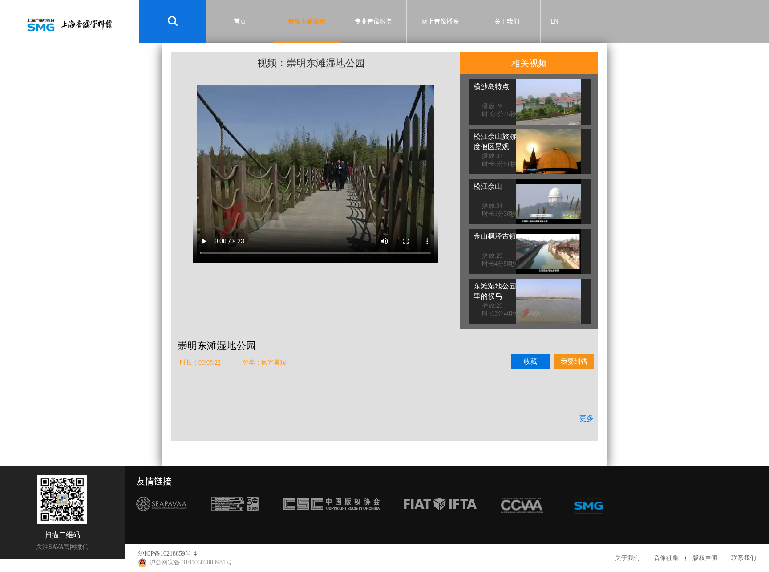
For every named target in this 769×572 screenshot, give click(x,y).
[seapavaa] (161, 520)
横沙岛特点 (491, 86)
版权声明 (704, 558)
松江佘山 (488, 186)
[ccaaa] (522, 520)
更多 (586, 418)
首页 (240, 21)
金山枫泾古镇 (495, 236)
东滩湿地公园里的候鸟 (495, 291)
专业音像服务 (373, 21)
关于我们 (506, 21)
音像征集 (666, 558)
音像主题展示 (306, 21)
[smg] (588, 520)
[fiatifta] (440, 520)
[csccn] (331, 520)
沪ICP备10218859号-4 (167, 553)
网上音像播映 (440, 21)
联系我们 (743, 558)
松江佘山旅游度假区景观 (495, 141)
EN (554, 21)
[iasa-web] (235, 520)
